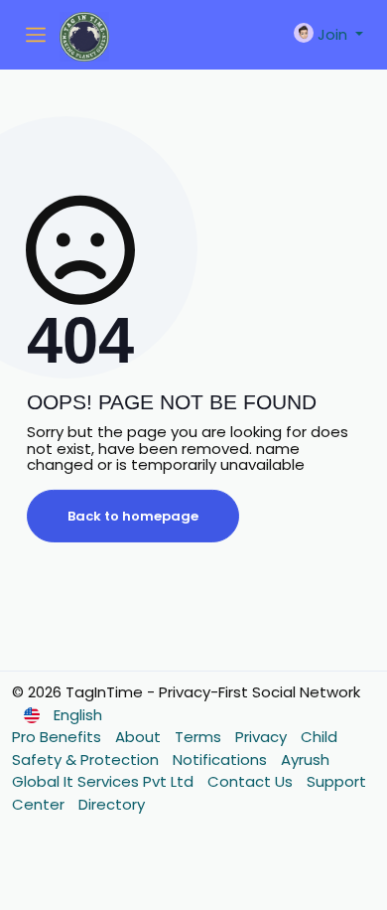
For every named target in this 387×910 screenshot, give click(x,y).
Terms (200, 736)
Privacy (263, 736)
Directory (111, 804)
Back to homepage (132, 516)
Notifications (222, 759)
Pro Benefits (58, 736)
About (140, 736)
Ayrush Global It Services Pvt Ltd (170, 771)
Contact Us (252, 781)
